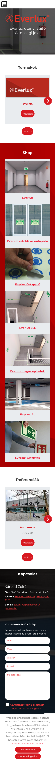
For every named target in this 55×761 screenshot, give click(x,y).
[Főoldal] (27, 18)
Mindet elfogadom (27, 756)
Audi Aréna (27, 527)
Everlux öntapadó (27, 284)
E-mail (15, 666)
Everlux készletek (27, 458)
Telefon (15, 657)
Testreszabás (28, 749)
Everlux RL (27, 414)
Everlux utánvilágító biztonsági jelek (27, 30)
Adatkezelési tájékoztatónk (27, 743)
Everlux (27, 103)
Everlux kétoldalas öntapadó (27, 241)
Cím (9, 649)
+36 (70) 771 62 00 (25, 596)
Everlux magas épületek (27, 371)
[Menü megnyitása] (4, 4)
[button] (48, 101)
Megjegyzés (13, 674)
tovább (27, 131)
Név (13, 640)
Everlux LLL (27, 328)
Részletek (27, 113)
